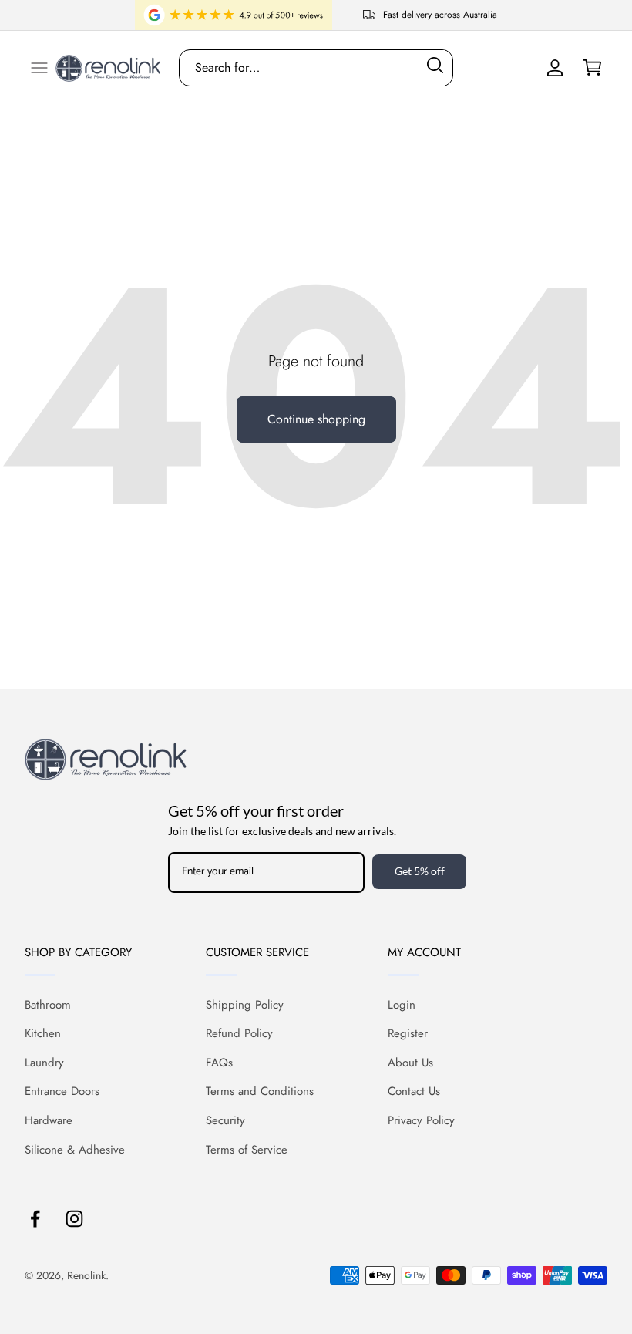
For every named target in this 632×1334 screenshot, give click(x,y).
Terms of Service (246, 1149)
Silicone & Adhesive (75, 1149)
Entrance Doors (62, 1091)
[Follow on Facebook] (35, 1218)
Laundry (44, 1062)
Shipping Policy (245, 1004)
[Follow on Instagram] (74, 1218)
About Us (410, 1062)
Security (225, 1120)
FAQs (219, 1062)
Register (408, 1033)
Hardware (48, 1120)
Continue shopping (316, 419)
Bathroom (48, 1004)
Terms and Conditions (260, 1091)
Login (401, 1004)
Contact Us (414, 1091)
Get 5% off (420, 871)
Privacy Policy (421, 1120)
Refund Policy (239, 1033)
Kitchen (43, 1033)
